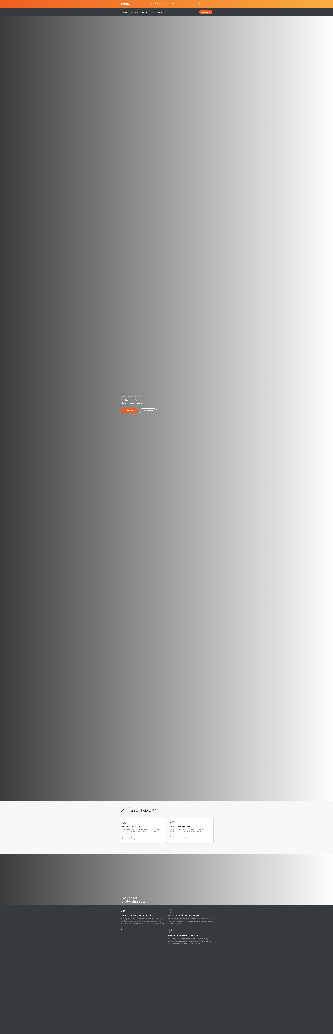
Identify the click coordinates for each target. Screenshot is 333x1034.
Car (131, 12)
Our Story (145, 12)
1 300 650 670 (205, 3)
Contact (159, 12)
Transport (125, 12)
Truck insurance (133, 399)
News (152, 12)
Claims (137, 12)
